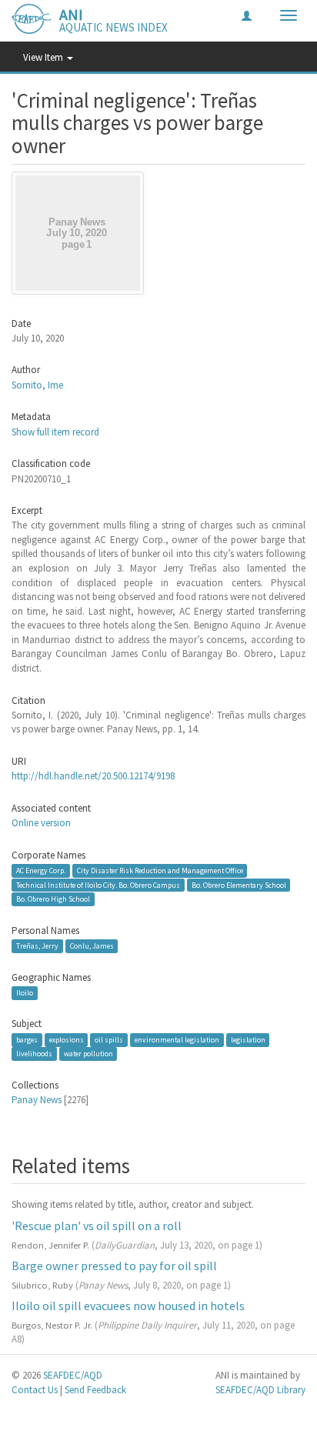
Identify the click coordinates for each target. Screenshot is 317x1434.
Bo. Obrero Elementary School (239, 885)
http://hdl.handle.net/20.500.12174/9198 (93, 775)
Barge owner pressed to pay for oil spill (114, 1265)
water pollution (88, 1054)
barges (27, 1040)
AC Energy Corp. (40, 870)
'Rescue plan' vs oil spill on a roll (97, 1225)
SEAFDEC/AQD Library (260, 1389)
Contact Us (35, 1389)
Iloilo (24, 993)
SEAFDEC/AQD (72, 1375)
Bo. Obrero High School (53, 899)
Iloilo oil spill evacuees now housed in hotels (128, 1305)
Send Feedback (95, 1389)
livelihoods (34, 1054)
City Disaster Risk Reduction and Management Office (160, 870)
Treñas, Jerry (37, 946)
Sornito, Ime (37, 385)
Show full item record (55, 432)
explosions (66, 1040)
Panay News (37, 1099)
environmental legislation (177, 1040)
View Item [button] (44, 57)
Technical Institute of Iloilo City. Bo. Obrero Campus (98, 885)
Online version (41, 822)
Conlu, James (92, 946)
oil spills (109, 1040)
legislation (248, 1040)
